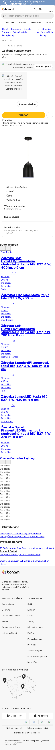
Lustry (11, 35)
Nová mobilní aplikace (37, 656)
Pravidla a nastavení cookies (27, 733)
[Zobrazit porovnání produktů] (40, 9)
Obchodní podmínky (15, 728)
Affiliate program (35, 650)
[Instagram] (51, 572)
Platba (5, 621)
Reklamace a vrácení (11, 616)
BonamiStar (33, 662)
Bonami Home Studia (11, 627)
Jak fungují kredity (10, 633)
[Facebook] (44, 572)
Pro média (32, 645)
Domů (5, 29)
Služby (31, 604)
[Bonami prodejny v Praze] (24, 686)
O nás (30, 616)
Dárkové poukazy (35, 627)
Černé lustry (13, 536)
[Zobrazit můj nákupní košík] (45, 9)
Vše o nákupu (8, 604)
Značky (31, 621)
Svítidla (27, 29)
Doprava (6, 610)
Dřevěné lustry (38, 536)
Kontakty (31, 610)
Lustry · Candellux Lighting (19, 533)
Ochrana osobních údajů (37, 728)
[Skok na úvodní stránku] (7, 9)
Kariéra (31, 633)
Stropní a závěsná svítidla (14, 32)
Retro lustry (25, 536)
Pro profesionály (35, 639)
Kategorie (16, 29)
